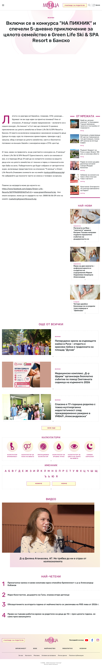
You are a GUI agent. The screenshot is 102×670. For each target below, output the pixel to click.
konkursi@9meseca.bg (54, 172)
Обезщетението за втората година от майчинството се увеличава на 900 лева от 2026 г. (53, 604)
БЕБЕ (35, 648)
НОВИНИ (83, 648)
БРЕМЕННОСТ (21, 648)
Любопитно (77, 226)
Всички (51, 18)
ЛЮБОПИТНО (67, 648)
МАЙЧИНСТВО (49, 648)
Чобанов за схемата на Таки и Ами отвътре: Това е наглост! (89, 177)
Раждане (76, 302)
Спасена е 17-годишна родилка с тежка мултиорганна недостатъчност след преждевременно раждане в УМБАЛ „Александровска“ (75, 410)
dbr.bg (82, 130)
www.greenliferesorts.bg (45, 192)
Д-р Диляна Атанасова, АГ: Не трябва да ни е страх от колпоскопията (53, 560)
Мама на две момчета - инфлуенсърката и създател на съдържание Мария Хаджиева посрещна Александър (84, 271)
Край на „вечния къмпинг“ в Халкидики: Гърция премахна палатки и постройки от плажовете (90, 124)
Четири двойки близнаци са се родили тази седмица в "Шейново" (84, 307)
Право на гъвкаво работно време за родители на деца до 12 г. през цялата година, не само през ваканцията (51, 615)
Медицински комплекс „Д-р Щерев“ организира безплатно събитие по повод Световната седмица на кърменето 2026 (74, 378)
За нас (21, 655)
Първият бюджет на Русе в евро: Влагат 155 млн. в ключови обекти (89, 152)
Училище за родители (75, 5)
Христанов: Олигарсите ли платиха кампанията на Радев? (89, 188)
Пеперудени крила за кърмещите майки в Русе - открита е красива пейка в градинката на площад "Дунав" (75, 345)
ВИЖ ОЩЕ (52, 428)
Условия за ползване (49, 655)
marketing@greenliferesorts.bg (22, 199)
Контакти (28, 655)
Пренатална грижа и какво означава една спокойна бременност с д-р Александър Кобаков (50, 583)
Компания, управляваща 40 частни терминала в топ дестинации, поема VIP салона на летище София (90, 139)
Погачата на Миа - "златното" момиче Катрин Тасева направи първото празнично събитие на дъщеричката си (85, 233)
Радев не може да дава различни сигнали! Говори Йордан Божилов (89, 165)
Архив (97, 5)
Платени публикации (76, 655)
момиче (38, 483)
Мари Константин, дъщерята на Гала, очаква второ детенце (38, 595)
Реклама (37, 655)
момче (64, 483)
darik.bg (82, 170)
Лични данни (62, 655)
